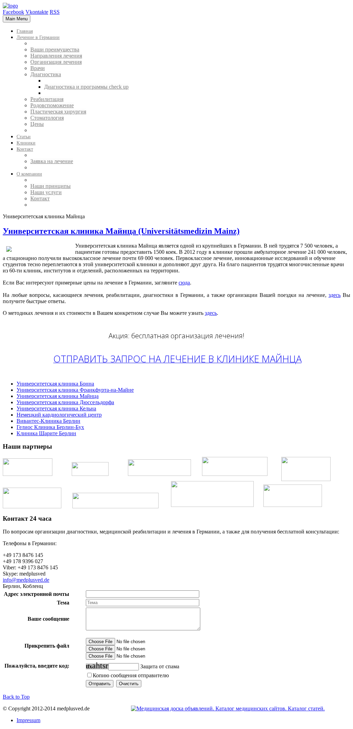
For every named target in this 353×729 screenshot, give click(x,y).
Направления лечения (56, 56)
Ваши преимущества (54, 49)
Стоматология (47, 118)
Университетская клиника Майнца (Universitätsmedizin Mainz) (121, 231)
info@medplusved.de (26, 580)
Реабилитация (46, 99)
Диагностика (45, 74)
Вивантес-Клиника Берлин (48, 421)
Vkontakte (37, 12)
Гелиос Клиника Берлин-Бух (50, 427)
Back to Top (16, 697)
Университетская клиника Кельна (56, 408)
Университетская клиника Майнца (58, 396)
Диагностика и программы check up (86, 87)
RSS (55, 12)
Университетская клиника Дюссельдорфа (65, 402)
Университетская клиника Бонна (55, 384)
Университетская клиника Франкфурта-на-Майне (75, 390)
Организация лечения (56, 62)
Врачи (37, 68)
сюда (184, 283)
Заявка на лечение (51, 161)
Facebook (13, 12)
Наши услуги (46, 192)
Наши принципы (50, 186)
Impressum (28, 720)
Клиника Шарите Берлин (46, 433)
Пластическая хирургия (58, 111)
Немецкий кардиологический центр (59, 415)
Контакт (40, 198)
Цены (37, 124)
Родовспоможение (52, 105)
